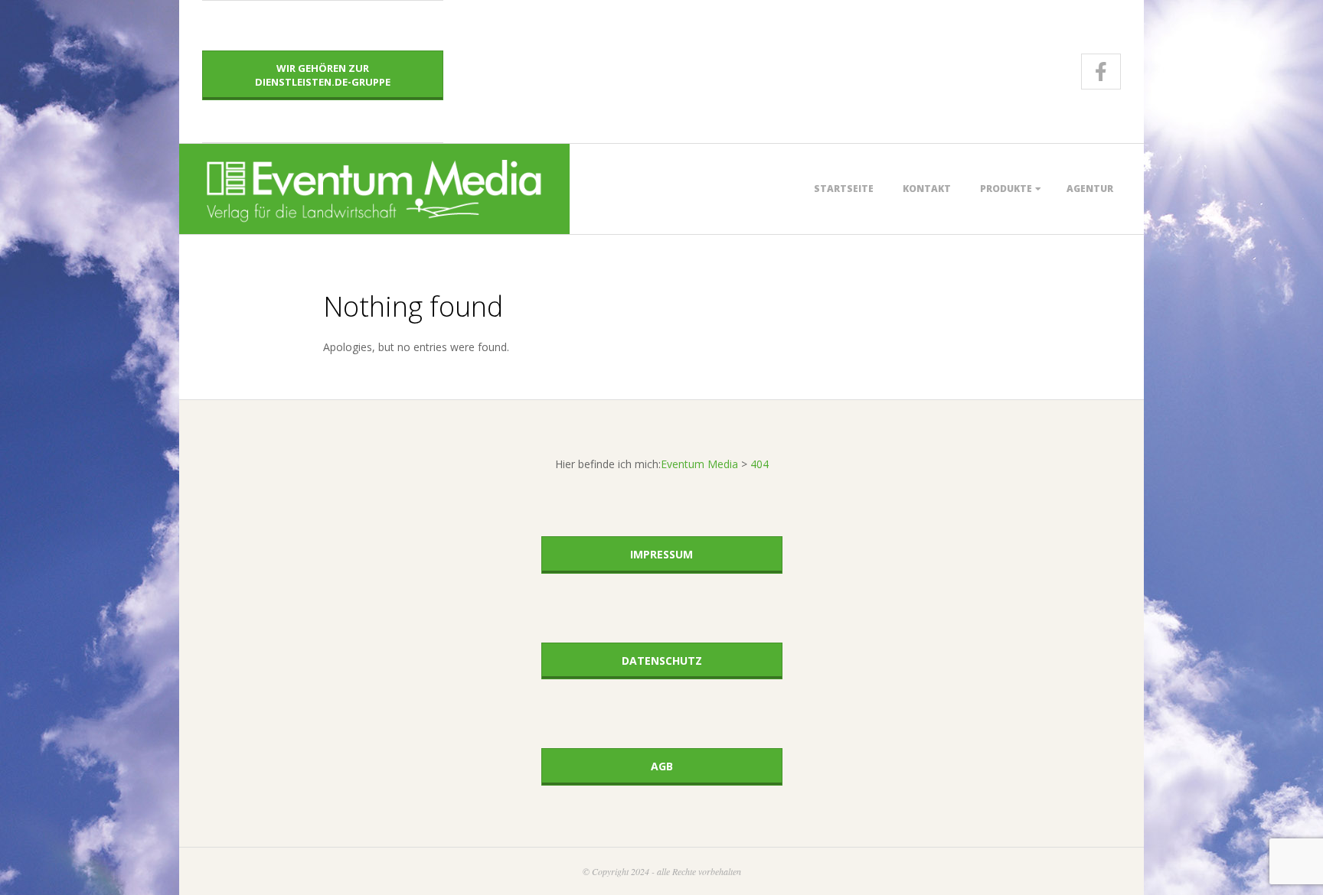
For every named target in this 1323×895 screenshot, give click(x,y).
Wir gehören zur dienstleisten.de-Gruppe (322, 75)
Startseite (844, 188)
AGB (662, 766)
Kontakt (927, 188)
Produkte (1006, 188)
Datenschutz (662, 660)
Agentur (1090, 188)
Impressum (661, 554)
